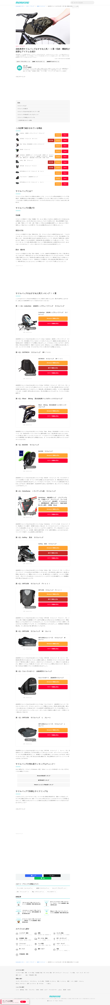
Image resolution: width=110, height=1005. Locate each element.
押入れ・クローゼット (21, 983)
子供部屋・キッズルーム (50, 981)
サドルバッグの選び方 (23, 108)
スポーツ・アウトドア (20, 46)
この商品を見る (29, 328)
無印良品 (22, 989)
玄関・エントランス (31, 983)
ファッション (66, 972)
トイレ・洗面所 (74, 981)
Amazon (58, 134)
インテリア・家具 (20, 972)
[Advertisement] (29, 87)
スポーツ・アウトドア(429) (23, 61)
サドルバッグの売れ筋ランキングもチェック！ (28, 114)
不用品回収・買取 (33, 975)
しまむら (60, 989)
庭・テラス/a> (40, 983)
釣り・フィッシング (23, 891)
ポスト (53, 875)
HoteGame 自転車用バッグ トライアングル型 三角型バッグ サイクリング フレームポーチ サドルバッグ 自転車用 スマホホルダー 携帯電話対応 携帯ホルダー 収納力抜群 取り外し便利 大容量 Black (52, 501)
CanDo (68, 989)
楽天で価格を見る (53, 368)
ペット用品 (72, 972)
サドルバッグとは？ (22, 105)
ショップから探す (20, 987)
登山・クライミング (38, 891)
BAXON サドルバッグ (45, 451)
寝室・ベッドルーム (61, 981)
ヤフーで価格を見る (53, 323)
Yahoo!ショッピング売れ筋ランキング (43, 784)
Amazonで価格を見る (53, 318)
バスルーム (81, 981)
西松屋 (64, 989)
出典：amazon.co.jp (27, 332)
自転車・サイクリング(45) (38, 61)
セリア (46, 989)
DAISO (41, 989)
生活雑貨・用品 (38, 972)
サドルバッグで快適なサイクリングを (26, 117)
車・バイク (86, 972)
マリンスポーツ (51, 891)
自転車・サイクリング (42, 888)
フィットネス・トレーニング (25, 888)
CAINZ (37, 989)
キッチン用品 (31, 972)
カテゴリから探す (20, 970)
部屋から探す (19, 978)
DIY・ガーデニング (57, 972)
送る (44, 878)
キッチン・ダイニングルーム (22, 981)
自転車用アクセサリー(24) (53, 61)
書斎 (68, 981)
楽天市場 (51, 140)
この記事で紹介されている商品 (25, 120)
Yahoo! (65, 134)
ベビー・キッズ (79, 972)
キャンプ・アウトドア (59, 888)
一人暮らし (48, 983)
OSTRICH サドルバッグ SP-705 (50, 358)
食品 (27, 975)
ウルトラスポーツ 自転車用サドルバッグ (51, 677)
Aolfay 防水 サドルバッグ (47, 544)
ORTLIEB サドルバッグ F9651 (50, 590)
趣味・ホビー (19, 975)
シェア (34, 875)
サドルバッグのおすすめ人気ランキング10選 (28, 111)
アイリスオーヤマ (53, 989)
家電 (26, 972)
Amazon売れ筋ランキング (43, 775)
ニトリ (17, 989)
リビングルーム (33, 981)
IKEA (26, 989)
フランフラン (32, 989)
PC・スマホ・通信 (48, 972)
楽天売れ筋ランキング (43, 780)
